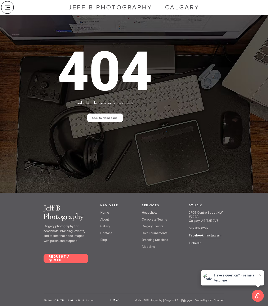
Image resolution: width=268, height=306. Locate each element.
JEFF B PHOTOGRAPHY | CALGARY (133, 7)
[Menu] (7, 7)
